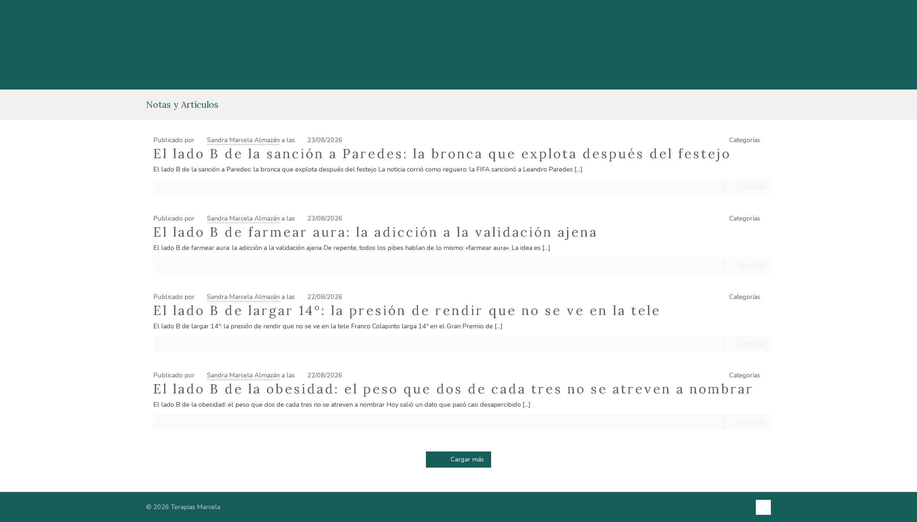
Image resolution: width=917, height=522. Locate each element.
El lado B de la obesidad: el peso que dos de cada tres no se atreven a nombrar (453, 389)
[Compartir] (44, 497)
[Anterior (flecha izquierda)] (7, 513)
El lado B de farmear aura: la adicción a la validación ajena (375, 232)
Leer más (752, 187)
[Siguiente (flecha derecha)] (26, 513)
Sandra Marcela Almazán (243, 140)
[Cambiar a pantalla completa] (26, 497)
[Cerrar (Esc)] (63, 497)
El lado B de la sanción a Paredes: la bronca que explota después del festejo (442, 153)
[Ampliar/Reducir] (7, 497)
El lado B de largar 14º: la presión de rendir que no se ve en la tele (407, 310)
